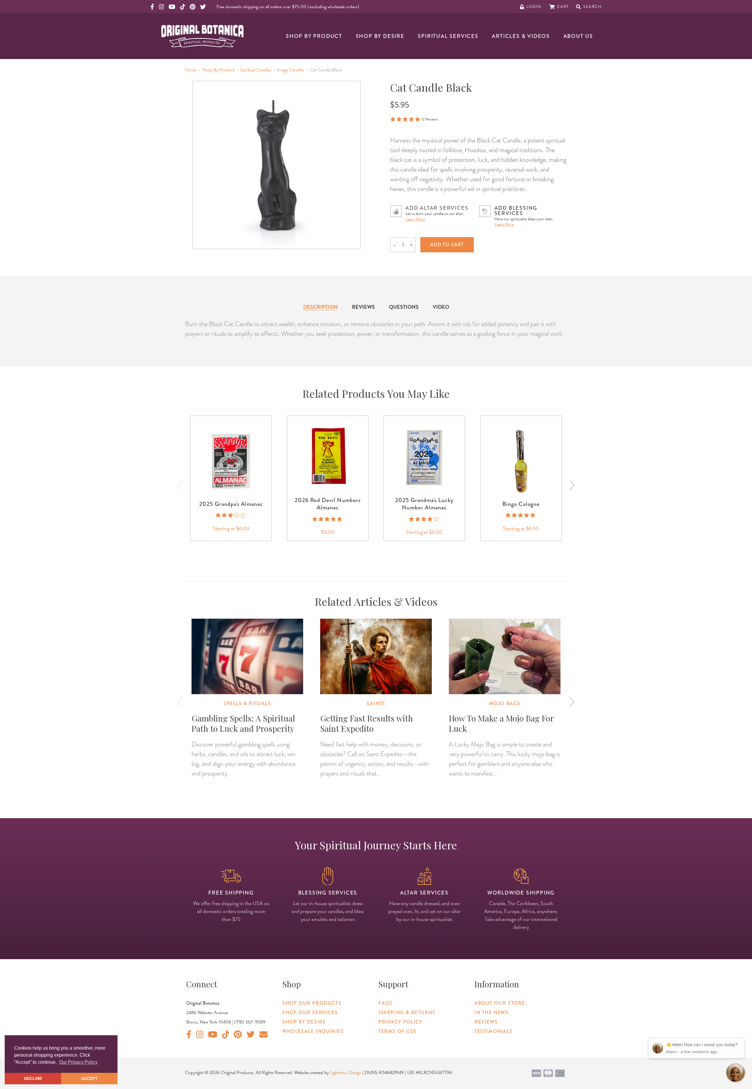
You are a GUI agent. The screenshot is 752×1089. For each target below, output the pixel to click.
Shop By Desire (380, 36)
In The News (491, 1012)
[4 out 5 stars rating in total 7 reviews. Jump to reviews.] (424, 519)
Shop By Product (314, 36)
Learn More (415, 219)
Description (320, 307)
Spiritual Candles (255, 69)
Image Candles (290, 69)
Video (441, 307)
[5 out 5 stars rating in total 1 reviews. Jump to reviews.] (521, 515)
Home (191, 69)
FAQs (385, 1003)
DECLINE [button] (33, 1078)
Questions (404, 307)
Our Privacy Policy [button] (78, 1062)
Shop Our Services (310, 1012)
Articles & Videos (521, 36)
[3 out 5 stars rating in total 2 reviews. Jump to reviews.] (231, 515)
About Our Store (499, 1003)
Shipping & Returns (407, 1012)
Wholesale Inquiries (312, 1031)
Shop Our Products (311, 1003)
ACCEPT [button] (89, 1078)
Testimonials (493, 1031)
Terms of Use (397, 1031)
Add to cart (447, 244)
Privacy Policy (400, 1021)
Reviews (363, 307)
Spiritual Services (448, 36)
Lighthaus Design (345, 1072)
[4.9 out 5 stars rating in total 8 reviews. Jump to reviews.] (327, 519)
